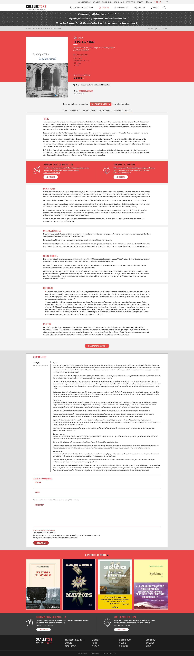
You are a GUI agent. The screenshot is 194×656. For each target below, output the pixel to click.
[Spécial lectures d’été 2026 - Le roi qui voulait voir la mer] (115, 584)
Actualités (96, 2)
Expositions (141, 7)
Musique (156, 7)
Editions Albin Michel (102, 85)
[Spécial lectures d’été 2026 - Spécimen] (151, 584)
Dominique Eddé (87, 85)
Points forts (74, 110)
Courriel (37, 492)
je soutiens (121, 177)
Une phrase (118, 110)
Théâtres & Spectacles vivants (83, 7)
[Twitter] (48, 643)
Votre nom (38, 482)
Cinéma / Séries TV (123, 7)
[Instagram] (51, 643)
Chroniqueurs (106, 2)
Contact (140, 2)
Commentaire (39, 505)
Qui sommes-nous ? (84, 2)
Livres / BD (105, 7)
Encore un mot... (105, 110)
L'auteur (128, 110)
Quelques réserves (89, 110)
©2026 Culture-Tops (83, 653)
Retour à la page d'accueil (97, 346)
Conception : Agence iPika (109, 653)
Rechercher (164, 7)
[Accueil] (36, 7)
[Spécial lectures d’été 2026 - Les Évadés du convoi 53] (43, 584)
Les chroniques (119, 2)
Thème (65, 110)
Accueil (28, 28)
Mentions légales (96, 653)
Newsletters (130, 2)
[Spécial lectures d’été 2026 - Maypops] (79, 584)
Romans (45, 28)
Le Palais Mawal (56, 28)
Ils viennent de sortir (99, 104)
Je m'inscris (50, 177)
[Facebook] (45, 643)
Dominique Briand (86, 90)
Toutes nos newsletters (51, 173)
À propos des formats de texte (44, 530)
